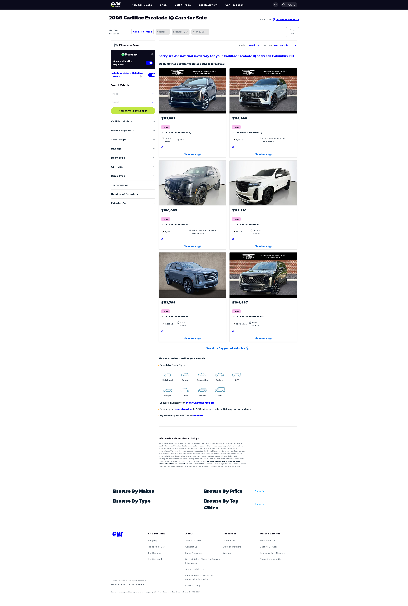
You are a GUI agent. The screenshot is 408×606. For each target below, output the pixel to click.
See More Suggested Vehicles (225, 348)
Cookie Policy (192, 585)
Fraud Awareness (194, 553)
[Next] (223, 182)
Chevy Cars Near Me (270, 559)
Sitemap (227, 553)
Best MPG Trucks (269, 546)
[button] (275, 4)
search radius (184, 409)
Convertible (202, 380)
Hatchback (167, 380)
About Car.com (193, 540)
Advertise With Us (194, 569)
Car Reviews (154, 553)
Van (220, 395)
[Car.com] (116, 4)
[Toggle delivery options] (151, 75)
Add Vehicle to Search (133, 111)
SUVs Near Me (267, 540)
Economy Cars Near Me (272, 553)
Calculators (229, 540)
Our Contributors (232, 546)
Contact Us (191, 546)
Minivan (202, 395)
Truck (185, 395)
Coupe (185, 380)
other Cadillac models (200, 403)
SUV (236, 380)
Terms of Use (118, 584)
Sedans (219, 380)
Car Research (155, 559)
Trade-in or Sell (156, 546)
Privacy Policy (136, 584)
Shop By (152, 540)
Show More (190, 154)
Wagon (167, 395)
